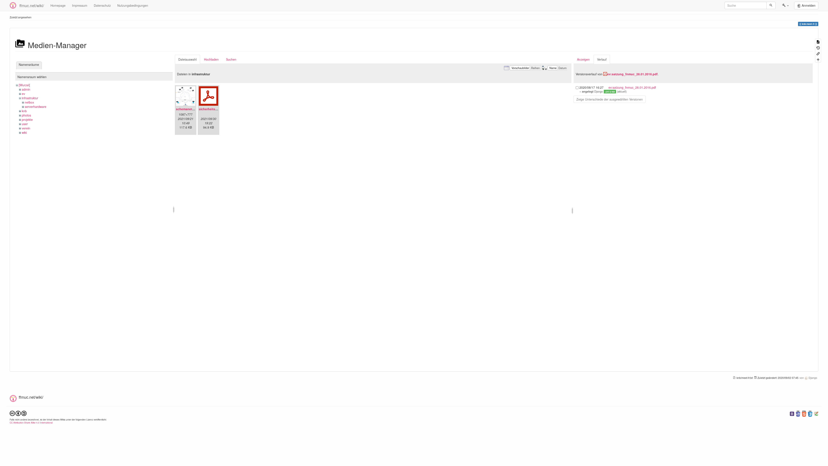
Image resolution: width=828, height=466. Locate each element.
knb (24, 111)
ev (23, 93)
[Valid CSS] (810, 413)
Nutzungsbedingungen (132, 5)
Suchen (231, 59)
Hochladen (211, 59)
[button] (785, 5)
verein (26, 128)
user (25, 124)
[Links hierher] (818, 53)
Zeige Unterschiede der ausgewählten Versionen (609, 99)
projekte (27, 119)
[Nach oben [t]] (818, 59)
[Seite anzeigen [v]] (818, 41)
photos (26, 115)
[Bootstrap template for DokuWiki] (792, 413)
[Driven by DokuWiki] (816, 413)
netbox (29, 102)
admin (26, 89)
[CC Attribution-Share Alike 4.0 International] (18, 413)
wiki (24, 132)
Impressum (79, 5)
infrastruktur (30, 98)
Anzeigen (583, 59)
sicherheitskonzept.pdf (216, 109)
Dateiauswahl (187, 59)
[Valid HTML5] (804, 413)
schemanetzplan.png (191, 109)
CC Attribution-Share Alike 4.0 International (31, 422)
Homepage (58, 5)
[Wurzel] (24, 85)
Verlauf (602, 59)
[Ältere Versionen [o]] (818, 47)
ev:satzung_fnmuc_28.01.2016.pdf (632, 74)
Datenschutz (102, 5)
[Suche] (771, 5)
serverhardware (35, 106)
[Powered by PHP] (798, 413)
